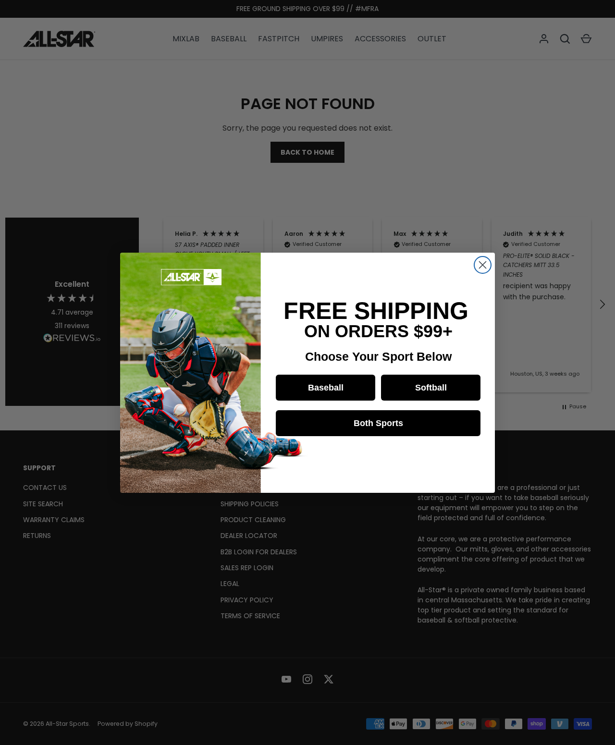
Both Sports (378, 423)
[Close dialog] (482, 264)
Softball (431, 387)
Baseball (326, 387)
